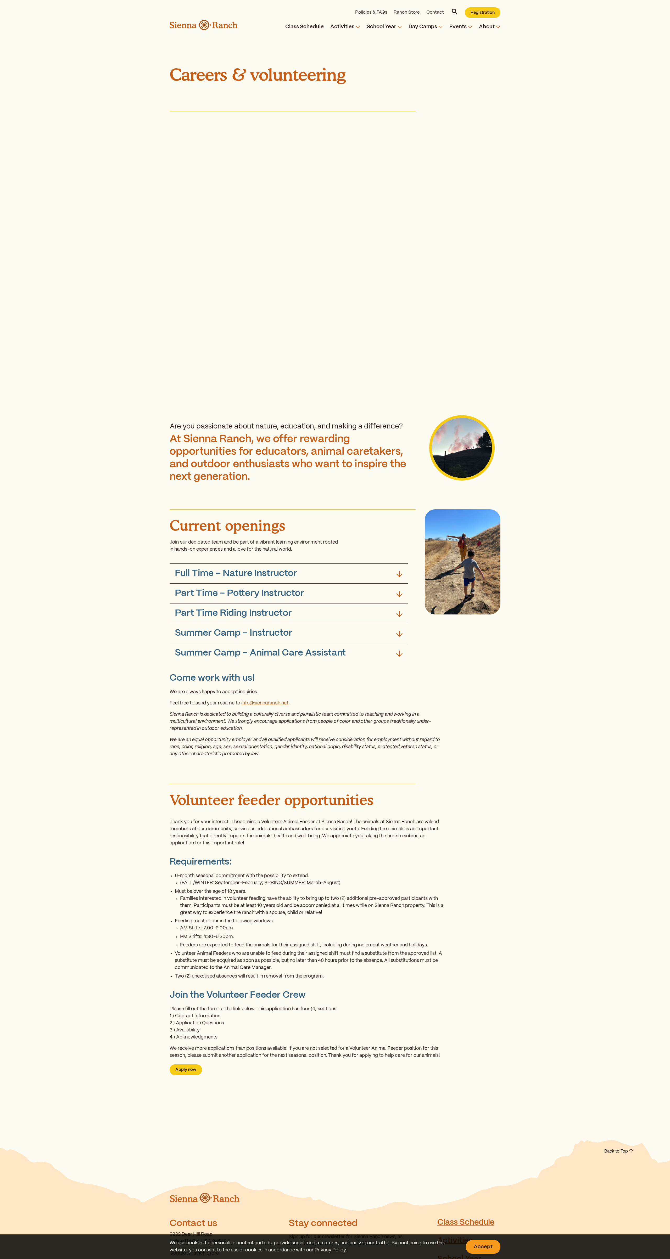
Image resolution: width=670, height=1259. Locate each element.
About (487, 26)
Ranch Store (407, 12)
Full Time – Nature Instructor (236, 573)
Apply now (185, 1070)
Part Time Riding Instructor (233, 613)
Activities (342, 26)
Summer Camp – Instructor (233, 633)
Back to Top (616, 1151)
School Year (381, 26)
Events (458, 26)
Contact (435, 12)
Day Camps (423, 26)
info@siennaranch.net (264, 703)
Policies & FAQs (371, 12)
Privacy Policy (330, 1250)
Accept (483, 1246)
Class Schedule (304, 26)
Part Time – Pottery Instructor (239, 593)
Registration (483, 13)
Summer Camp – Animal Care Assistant (260, 653)
